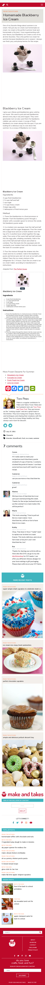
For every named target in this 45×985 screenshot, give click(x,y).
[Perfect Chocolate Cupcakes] (22, 707)
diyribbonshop (17, 556)
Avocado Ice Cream (14, 377)
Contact (33, 945)
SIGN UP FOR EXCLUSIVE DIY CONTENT (22, 966)
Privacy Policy (33, 950)
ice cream (29, 438)
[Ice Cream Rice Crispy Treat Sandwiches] (22, 660)
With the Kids (7, 840)
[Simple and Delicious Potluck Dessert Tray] (22, 763)
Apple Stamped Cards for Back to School (23, 917)
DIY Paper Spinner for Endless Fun (14, 847)
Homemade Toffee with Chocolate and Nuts (18, 836)
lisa (13, 546)
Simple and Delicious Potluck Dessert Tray (18, 737)
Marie (14, 511)
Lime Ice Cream (13, 383)
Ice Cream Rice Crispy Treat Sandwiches (17, 645)
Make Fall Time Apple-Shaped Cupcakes (16, 875)
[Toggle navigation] (42, 4)
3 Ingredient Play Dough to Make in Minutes (18, 842)
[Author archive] (5, 425)
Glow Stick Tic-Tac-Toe (10, 869)
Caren (14, 452)
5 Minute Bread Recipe (10, 864)
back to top (32, 982)
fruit (23, 438)
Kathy (14, 527)
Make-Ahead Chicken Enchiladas (13, 853)
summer (36, 438)
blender (9, 438)
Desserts (9, 435)
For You (17, 899)
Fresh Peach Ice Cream (16, 380)
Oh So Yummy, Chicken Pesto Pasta (14, 858)
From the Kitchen (10, 11)
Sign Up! (22, 811)
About (33, 940)
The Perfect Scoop (20, 269)
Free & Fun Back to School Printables (23, 887)
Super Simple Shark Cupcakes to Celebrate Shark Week (22, 589)
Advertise (33, 942)
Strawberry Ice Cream (15, 375)
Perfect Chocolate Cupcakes (13, 681)
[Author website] (10, 425)
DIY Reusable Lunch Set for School (23, 902)
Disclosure (33, 947)
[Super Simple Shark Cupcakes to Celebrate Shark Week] (22, 614)
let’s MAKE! (22, 975)
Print (22, 288)
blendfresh (17, 438)
